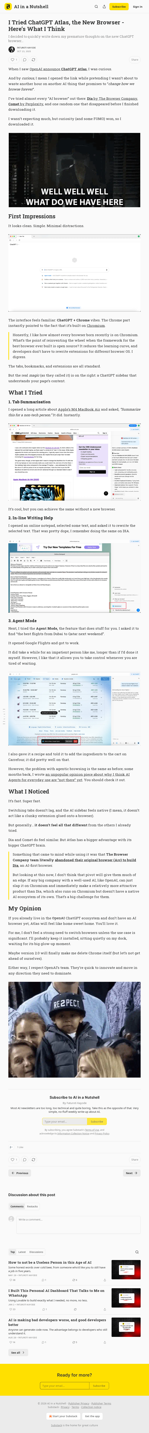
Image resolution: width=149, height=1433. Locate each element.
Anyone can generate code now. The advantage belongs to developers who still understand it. (57, 1331)
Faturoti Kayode (26, 47)
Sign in (137, 6)
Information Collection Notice (73, 1133)
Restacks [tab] (32, 1206)
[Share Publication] (104, 6)
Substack (56, 1425)
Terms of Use (92, 1129)
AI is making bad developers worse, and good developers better (57, 1322)
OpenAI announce (45, 69)
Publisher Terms (101, 1403)
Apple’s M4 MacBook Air (79, 409)
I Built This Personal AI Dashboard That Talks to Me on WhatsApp (56, 1293)
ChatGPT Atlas (74, 69)
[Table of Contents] (4, 716)
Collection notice (91, 1407)
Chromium (96, 325)
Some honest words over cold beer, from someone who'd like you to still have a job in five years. (56, 1269)
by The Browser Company (115, 98)
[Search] (96, 6)
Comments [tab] (17, 1206)
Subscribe (119, 6)
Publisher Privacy (78, 1403)
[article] (74, 1271)
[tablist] (24, 1206)
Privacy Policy (102, 1133)
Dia (90, 98)
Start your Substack (65, 1416)
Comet (13, 104)
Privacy (65, 1407)
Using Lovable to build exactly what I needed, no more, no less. (48, 1300)
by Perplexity (31, 104)
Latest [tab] (22, 1252)
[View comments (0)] (24, 59)
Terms (75, 1407)
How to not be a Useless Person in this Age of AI (50, 1262)
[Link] (3, 216)
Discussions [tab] (36, 1252)
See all (15, 1352)
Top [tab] (13, 1252)
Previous (22, 1173)
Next (129, 1173)
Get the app (92, 1416)
